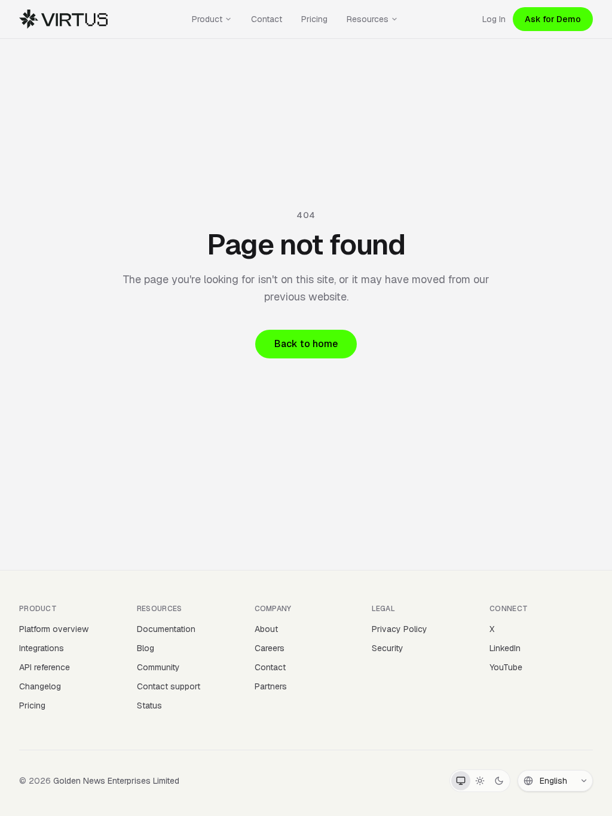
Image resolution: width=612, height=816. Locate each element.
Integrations (41, 648)
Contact (266, 19)
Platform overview (53, 629)
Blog (145, 648)
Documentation (166, 629)
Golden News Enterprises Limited (116, 780)
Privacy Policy (399, 629)
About (266, 629)
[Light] (479, 780)
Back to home (306, 344)
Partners (271, 686)
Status (149, 705)
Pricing (314, 19)
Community (158, 667)
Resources (367, 19)
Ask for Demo (553, 19)
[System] (460, 780)
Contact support (168, 686)
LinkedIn (505, 648)
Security (387, 648)
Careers (269, 648)
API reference (44, 667)
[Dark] (499, 780)
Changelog (40, 686)
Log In (494, 19)
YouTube (505, 667)
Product (207, 19)
